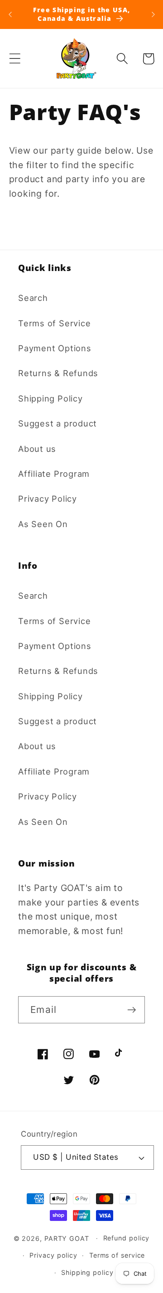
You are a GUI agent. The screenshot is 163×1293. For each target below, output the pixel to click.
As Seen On (43, 524)
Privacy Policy (47, 499)
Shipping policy (87, 1272)
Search (33, 298)
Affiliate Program (54, 474)
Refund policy (126, 1238)
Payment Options (54, 348)
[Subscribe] (131, 1010)
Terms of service (117, 1255)
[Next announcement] (153, 14)
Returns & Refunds (58, 373)
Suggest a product (57, 423)
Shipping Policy (50, 398)
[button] (15, 59)
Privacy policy (53, 1255)
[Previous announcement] (10, 14)
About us (37, 449)
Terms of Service (54, 323)
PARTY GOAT (66, 1238)
